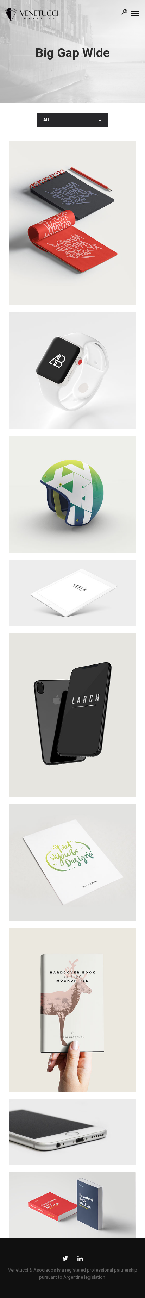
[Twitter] (65, 1259)
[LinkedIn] (80, 1259)
